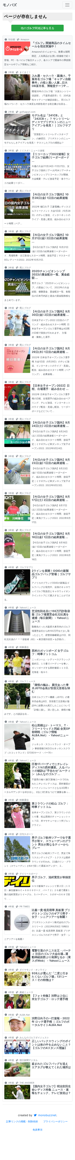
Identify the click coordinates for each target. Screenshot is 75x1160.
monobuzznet (46, 1115)
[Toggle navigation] (67, 4)
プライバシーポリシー (55, 1121)
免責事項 (37, 1129)
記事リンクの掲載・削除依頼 (22, 1121)
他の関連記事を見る (37, 28)
